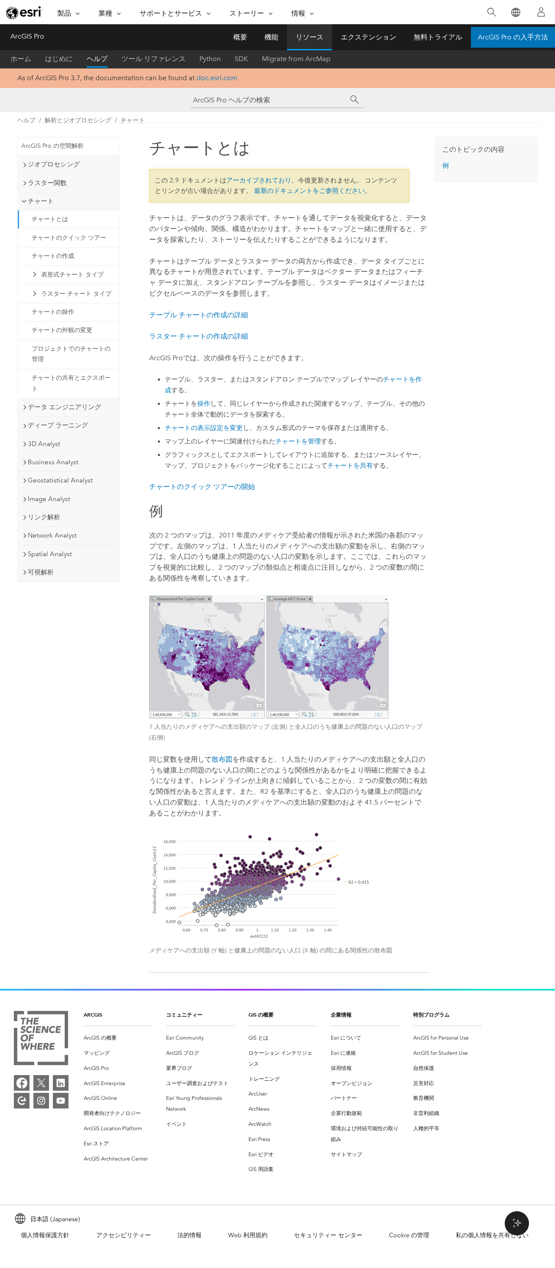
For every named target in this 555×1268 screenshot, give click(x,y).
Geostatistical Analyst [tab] (60, 480)
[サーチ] (354, 99)
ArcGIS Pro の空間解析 (52, 146)
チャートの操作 (53, 312)
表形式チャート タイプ (72, 274)
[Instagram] (41, 1100)
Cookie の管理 (409, 1235)
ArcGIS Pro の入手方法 (513, 37)
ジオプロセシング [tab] (54, 164)
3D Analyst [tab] (44, 444)
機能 (271, 37)
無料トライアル (438, 37)
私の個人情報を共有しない (492, 1235)
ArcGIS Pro (27, 36)
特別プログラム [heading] (431, 1014)
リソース (309, 37)
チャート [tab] (41, 201)
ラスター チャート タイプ (76, 293)
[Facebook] (21, 1083)
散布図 (222, 759)
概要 (240, 37)
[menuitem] (118, 1038)
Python (210, 59)
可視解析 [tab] (41, 572)
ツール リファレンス (153, 59)
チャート (133, 120)
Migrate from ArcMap (296, 59)
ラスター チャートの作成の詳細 (198, 336)
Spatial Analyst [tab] (50, 554)
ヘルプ (97, 59)
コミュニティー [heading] (184, 1014)
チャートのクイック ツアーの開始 (202, 486)
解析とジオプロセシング (78, 120)
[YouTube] (61, 1100)
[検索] (491, 12)
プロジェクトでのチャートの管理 (71, 354)
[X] (41, 1083)
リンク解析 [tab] (44, 517)
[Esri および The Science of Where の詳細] (41, 1040)
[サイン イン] (541, 12)
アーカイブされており (258, 180)
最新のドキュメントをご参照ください (309, 191)
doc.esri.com (216, 78)
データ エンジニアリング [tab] (64, 407)
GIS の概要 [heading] (261, 1014)
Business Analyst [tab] (53, 462)
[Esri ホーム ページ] (24, 13)
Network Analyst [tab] (52, 535)
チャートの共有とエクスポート (71, 383)
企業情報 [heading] (341, 1014)
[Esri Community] (21, 1100)
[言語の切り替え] (515, 12)
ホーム (20, 59)
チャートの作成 (53, 256)
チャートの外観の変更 (62, 330)
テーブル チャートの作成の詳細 (198, 315)
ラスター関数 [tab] (47, 183)
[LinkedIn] (61, 1083)
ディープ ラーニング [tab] (58, 425)
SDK (241, 59)
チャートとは (50, 219)
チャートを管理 (298, 441)
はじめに (59, 59)
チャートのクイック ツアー (69, 237)
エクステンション (368, 37)
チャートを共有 (350, 465)
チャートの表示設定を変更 (204, 428)
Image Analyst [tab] (49, 499)
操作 (203, 403)
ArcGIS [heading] (93, 1014)
